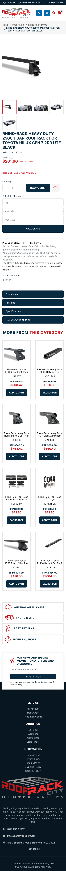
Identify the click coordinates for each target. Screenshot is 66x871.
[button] (56, 188)
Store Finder (33, 741)
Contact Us (33, 737)
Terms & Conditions (43, 682)
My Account (33, 708)
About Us (33, 733)
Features (10, 302)
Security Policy (33, 770)
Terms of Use (33, 755)
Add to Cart (16, 392)
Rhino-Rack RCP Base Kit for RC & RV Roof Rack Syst (16, 499)
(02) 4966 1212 (16, 829)
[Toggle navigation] (47, 13)
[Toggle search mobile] (52, 12)
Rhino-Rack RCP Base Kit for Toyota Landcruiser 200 (49, 499)
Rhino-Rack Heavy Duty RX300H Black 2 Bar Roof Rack (49, 372)
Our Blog (33, 729)
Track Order (33, 712)
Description (12, 294)
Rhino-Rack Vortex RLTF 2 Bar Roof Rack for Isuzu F (16, 372)
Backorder (38, 187)
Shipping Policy (33, 766)
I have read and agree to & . (32, 683)
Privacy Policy (16, 685)
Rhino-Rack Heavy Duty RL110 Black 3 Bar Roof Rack (16, 436)
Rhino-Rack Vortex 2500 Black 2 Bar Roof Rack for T (16, 563)
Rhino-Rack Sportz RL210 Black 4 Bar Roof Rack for (49, 563)
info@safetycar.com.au (21, 835)
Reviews (10, 319)
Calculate (33, 228)
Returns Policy (33, 763)
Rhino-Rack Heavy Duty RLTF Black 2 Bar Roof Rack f (49, 436)
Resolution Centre (33, 716)
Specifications (13, 311)
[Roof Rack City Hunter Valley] (16, 12)
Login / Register (55, 2)
